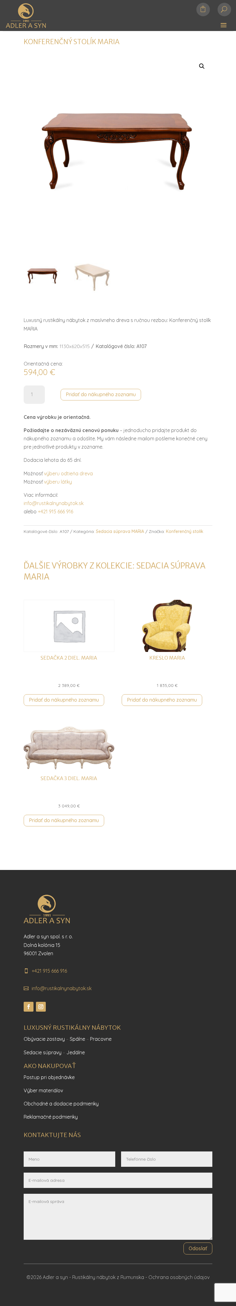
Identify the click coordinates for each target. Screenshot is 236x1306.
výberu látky (58, 482)
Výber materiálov (43, 1090)
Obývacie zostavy (44, 1039)
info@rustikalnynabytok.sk (54, 503)
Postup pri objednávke (49, 1077)
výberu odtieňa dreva (68, 473)
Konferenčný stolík (184, 531)
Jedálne (75, 1052)
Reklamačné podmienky (51, 1117)
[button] (201, 66)
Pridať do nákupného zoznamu (101, 394)
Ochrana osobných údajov (179, 1277)
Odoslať (198, 1248)
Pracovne (101, 1039)
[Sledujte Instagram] (41, 1007)
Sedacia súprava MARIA (120, 531)
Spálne (77, 1039)
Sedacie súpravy (42, 1052)
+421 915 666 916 (55, 511)
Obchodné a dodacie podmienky (61, 1104)
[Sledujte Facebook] (28, 1007)
